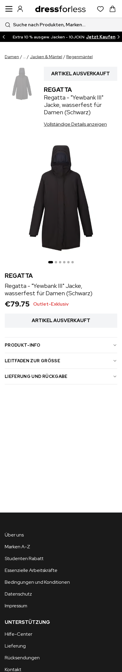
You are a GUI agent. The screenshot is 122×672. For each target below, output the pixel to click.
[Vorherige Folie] (3, 37)
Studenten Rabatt (24, 558)
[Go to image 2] (56, 262)
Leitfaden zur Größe (32, 360)
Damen (12, 56)
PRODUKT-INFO (22, 345)
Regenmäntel (79, 56)
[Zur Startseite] (60, 8)
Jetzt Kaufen (100, 37)
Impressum (16, 606)
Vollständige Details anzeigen (75, 124)
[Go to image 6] (72, 262)
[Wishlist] (100, 9)
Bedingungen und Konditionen (37, 582)
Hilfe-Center (18, 634)
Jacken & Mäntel (46, 56)
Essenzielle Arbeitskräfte (31, 570)
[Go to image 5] (68, 262)
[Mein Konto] (20, 9)
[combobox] (61, 24)
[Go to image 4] (64, 262)
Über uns (14, 535)
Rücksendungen (22, 658)
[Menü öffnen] (9, 9)
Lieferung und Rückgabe (36, 376)
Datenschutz (18, 594)
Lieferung (15, 646)
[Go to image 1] (50, 262)
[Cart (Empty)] (112, 9)
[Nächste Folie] (118, 37)
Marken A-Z (17, 547)
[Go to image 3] (60, 262)
